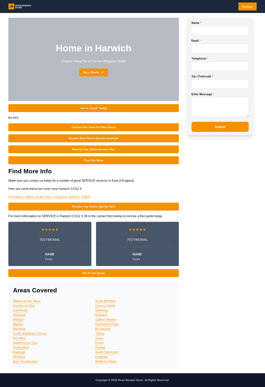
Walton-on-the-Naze (38, 197)
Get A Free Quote (93, 273)
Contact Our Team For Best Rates (94, 127)
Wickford (19, 356)
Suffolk (85, 197)
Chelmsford (21, 347)
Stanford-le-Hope (107, 324)
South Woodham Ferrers (30, 333)
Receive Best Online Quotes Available (94, 138)
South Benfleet (105, 301)
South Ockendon (106, 352)
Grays (99, 338)
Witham (18, 319)
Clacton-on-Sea (24, 305)
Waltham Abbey (106, 361)
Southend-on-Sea (25, 343)
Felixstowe (15, 197)
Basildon (101, 315)
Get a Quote (91, 72)
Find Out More (93, 160)
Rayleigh (19, 352)
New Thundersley (25, 361)
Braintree (19, 329)
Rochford (19, 338)
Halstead (19, 315)
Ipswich (74, 197)
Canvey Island (105, 305)
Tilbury (100, 333)
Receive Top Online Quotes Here (93, 149)
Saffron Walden (105, 319)
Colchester (20, 310)
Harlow (100, 347)
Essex (99, 343)
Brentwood (102, 329)
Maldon (18, 324)
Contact (247, 6)
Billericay (101, 310)
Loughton (101, 356)
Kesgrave (60, 197)
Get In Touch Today (94, 108)
